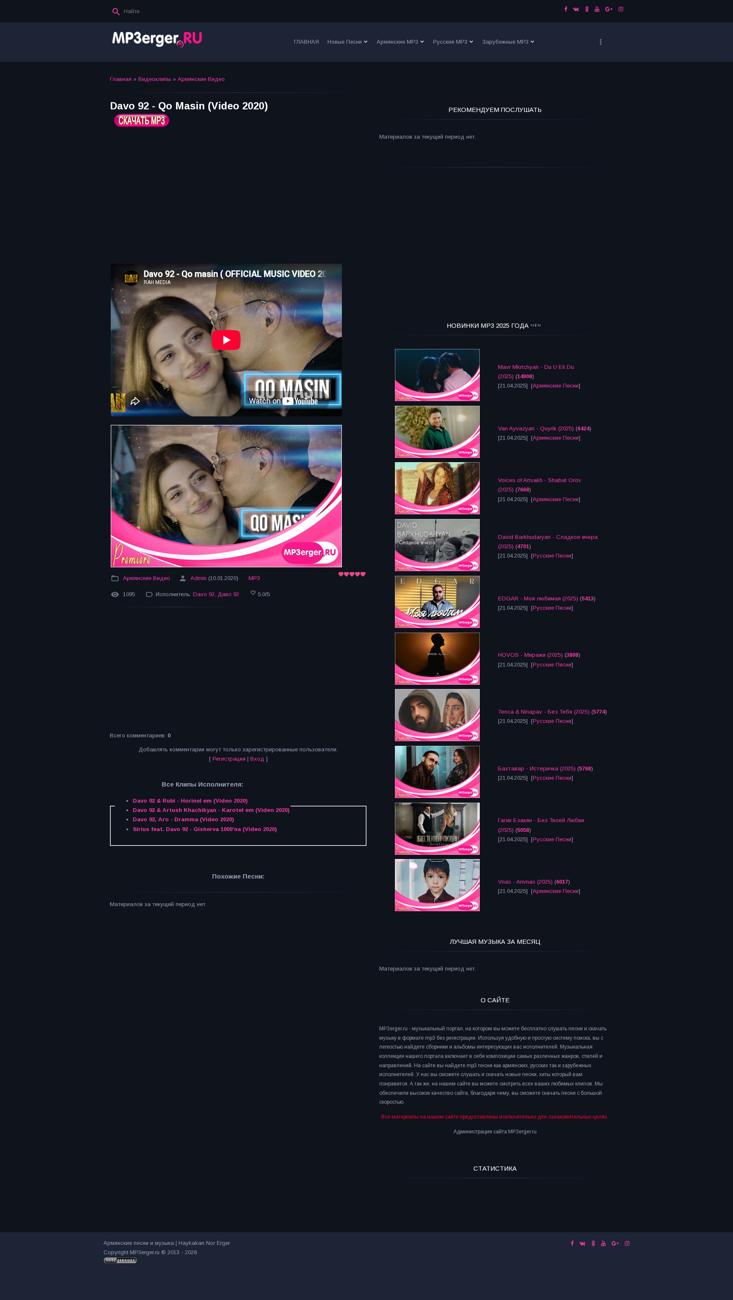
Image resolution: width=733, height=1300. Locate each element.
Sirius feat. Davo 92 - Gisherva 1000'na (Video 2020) (205, 829)
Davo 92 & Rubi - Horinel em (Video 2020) (190, 801)
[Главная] (157, 42)
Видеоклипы (154, 79)
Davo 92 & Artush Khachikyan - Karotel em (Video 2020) (211, 810)
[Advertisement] (238, 198)
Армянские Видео (201, 79)
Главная (120, 79)
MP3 (254, 578)
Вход (257, 759)
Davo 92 (204, 594)
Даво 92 (228, 594)
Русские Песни (552, 555)
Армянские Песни (556, 385)
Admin (198, 578)
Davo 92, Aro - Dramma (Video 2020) (183, 819)
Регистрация (229, 759)
